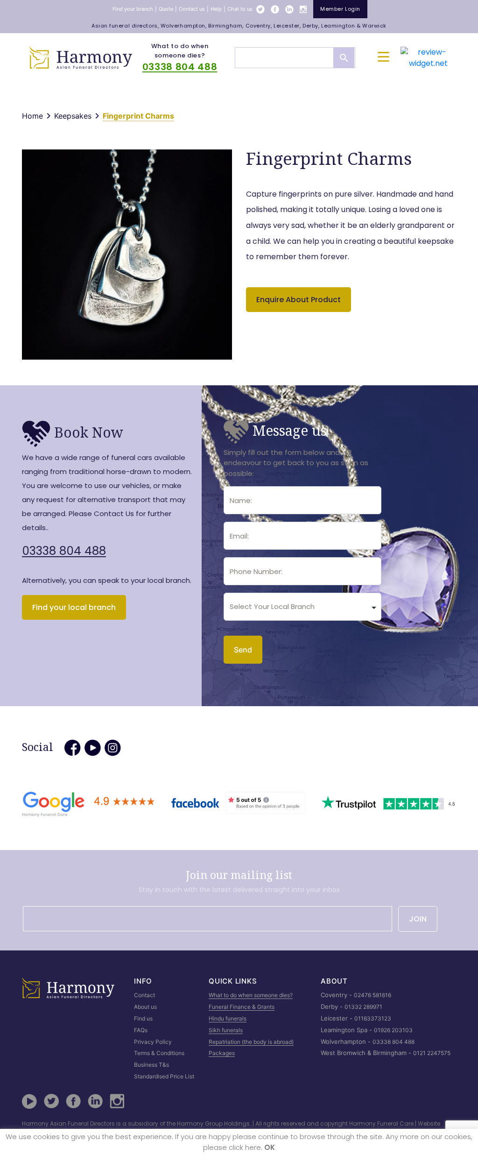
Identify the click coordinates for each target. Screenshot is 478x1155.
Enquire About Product (298, 299)
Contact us (192, 9)
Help (216, 9)
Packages (222, 1052)
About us (145, 1006)
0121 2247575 (431, 1052)
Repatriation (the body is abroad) (251, 1041)
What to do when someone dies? (180, 51)
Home (32, 115)
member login (340, 9)
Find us (143, 1018)
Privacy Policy (153, 1041)
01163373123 (372, 1018)
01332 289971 (363, 1006)
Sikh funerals (226, 1030)
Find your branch (132, 9)
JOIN (418, 919)
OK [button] (269, 1147)
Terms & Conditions (159, 1052)
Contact (144, 995)
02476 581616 (372, 995)
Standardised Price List (164, 1076)
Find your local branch (74, 607)
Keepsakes (72, 115)
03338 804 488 (179, 66)
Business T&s (151, 1064)
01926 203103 (393, 1030)
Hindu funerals (227, 1018)
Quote (166, 9)
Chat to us (240, 9)
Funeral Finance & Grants (241, 1006)
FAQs (141, 1030)
